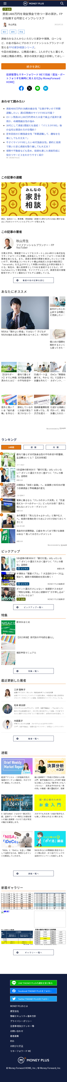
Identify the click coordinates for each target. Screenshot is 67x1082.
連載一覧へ (33, 873)
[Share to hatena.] (45, 88)
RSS (12, 1041)
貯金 (21, 31)
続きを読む (33, 66)
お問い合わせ (16, 1031)
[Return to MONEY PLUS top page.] (33, 3)
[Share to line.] (37, 88)
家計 (4, 31)
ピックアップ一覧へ (33, 607)
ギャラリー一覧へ (33, 952)
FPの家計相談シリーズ (21, 47)
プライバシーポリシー (21, 1021)
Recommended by (52, 428)
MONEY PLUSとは (19, 1006)
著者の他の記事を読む (34, 280)
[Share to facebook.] (21, 88)
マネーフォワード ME (20, 1051)
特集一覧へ (33, 671)
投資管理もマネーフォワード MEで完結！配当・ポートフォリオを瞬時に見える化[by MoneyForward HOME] (35, 78)
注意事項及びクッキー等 (22, 1026)
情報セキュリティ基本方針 (23, 1016)
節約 (13, 31)
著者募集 (14, 1036)
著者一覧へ (33, 738)
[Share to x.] (29, 88)
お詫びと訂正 (16, 1046)
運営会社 (14, 1011)
